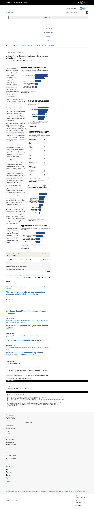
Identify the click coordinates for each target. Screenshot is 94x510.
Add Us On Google (30, 60)
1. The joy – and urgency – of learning (17, 396)
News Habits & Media (11, 455)
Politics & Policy (9, 425)
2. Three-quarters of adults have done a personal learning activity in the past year (27, 397)
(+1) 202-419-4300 (9, 421)
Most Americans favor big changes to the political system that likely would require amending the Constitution (28, 371)
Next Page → (46, 259)
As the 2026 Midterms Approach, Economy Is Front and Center (25, 367)
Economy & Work (10, 447)
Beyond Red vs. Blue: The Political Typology (19, 378)
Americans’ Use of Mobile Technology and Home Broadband (26, 312)
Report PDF (10, 383)
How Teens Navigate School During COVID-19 (24, 340)
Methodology (11, 406)
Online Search (33, 275)
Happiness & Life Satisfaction (24, 275)
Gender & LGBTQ (10, 442)
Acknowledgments (12, 405)
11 (34, 259)
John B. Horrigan (10, 64)
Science (7, 450)
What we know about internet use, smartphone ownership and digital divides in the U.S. (25, 293)
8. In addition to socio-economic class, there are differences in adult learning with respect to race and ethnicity (33, 404)
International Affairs (10, 428)
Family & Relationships (11, 444)
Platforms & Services (40, 275)
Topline (10, 386)
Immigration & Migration (11, 431)
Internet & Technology (11, 452)
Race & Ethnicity (9, 434)
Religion (7, 436)
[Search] (87, 12)
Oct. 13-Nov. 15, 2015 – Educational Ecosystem (19, 388)
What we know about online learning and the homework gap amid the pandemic (24, 353)
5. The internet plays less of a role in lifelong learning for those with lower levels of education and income (32, 400)
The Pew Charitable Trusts (76, 491)
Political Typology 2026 (13, 363)
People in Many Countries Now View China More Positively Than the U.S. (27, 375)
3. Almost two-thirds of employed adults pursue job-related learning (24, 398)
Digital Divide (11, 275)
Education (16, 275)
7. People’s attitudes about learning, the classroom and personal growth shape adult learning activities (32, 403)
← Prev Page (9, 259)
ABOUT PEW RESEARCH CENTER (12, 490)
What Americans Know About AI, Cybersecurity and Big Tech (27, 327)
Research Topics (47, 17)
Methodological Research (11, 458)
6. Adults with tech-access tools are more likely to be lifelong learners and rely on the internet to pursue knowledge (34, 402)
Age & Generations (10, 439)
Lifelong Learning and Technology (14, 52)
